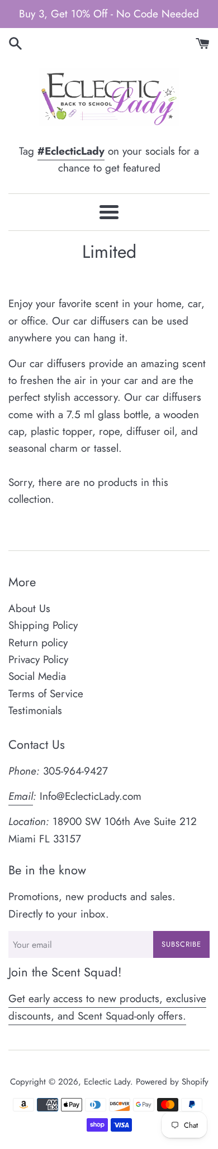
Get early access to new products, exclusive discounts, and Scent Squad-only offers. (107, 1007)
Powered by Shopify (172, 1082)
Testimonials (35, 710)
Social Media (37, 676)
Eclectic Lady (107, 1082)
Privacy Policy (38, 659)
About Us (29, 608)
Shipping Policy (43, 625)
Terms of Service (45, 693)
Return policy (38, 642)
